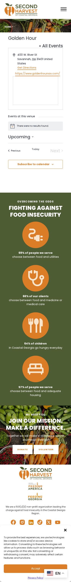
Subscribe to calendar (33, 164)
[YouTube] (57, 522)
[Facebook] (13, 522)
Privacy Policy (35, 577)
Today (35, 149)
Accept (35, 568)
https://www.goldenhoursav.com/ (37, 73)
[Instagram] (22, 522)
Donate (22, 449)
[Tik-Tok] (39, 522)
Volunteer (46, 449)
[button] (65, 530)
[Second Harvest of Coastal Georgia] (31, 9)
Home (8, 26)
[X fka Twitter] (48, 522)
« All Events (51, 46)
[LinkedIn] (31, 522)
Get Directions (26, 68)
